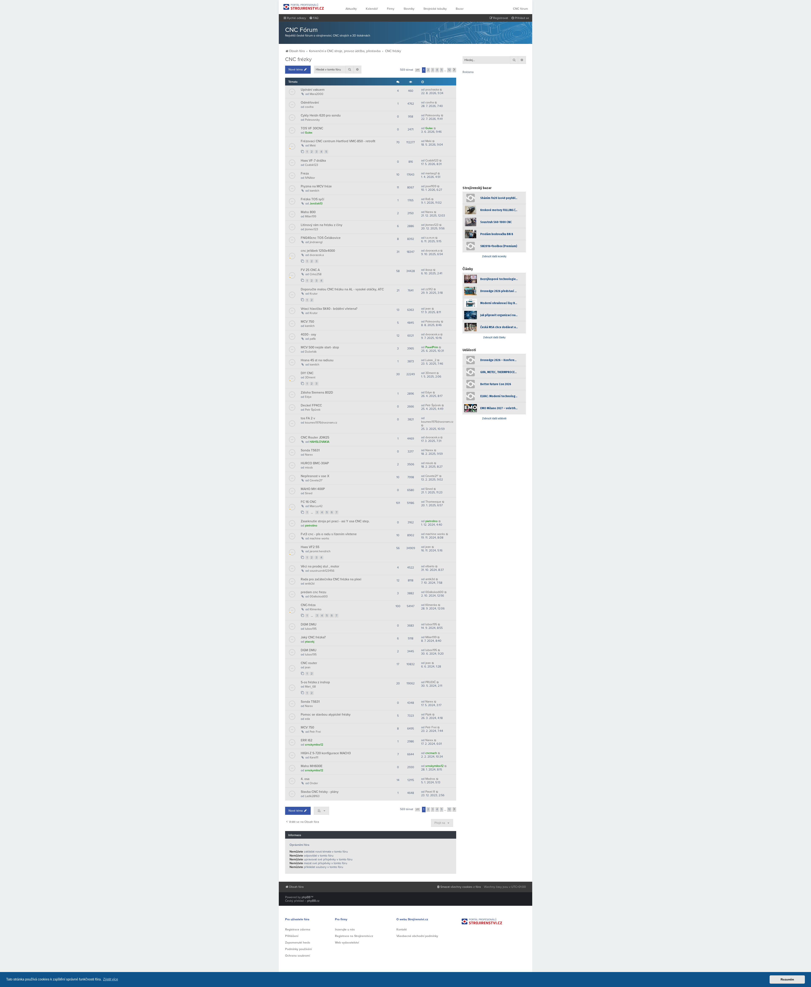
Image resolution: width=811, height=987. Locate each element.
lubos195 (311, 629)
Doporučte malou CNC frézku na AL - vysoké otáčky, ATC (342, 289)
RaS (427, 199)
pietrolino (311, 525)
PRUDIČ (430, 682)
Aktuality (351, 9)
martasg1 (431, 173)
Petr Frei (315, 732)
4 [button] (437, 70)
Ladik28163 (312, 796)
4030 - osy (308, 334)
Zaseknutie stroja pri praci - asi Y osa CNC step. (335, 521)
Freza (305, 173)
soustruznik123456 (322, 571)
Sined (308, 493)
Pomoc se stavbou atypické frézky (326, 714)
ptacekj (309, 641)
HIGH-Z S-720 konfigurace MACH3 (326, 753)
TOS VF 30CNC (312, 128)
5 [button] (441, 70)
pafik (313, 339)
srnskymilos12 (314, 744)
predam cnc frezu (313, 592)
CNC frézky (298, 59)
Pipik (428, 714)
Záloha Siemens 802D (317, 392)
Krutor (314, 293)
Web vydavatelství (347, 942)
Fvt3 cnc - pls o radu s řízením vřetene (329, 534)
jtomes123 (311, 229)
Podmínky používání (298, 949)
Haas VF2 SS (310, 547)
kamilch (314, 190)
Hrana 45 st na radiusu (317, 360)
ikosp (428, 270)
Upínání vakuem (313, 90)
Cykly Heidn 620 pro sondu (321, 115)
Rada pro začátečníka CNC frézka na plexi (331, 579)
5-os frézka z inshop (315, 682)
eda (307, 719)
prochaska (432, 89)
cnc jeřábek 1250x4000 (318, 251)
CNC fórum (520, 9)
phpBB (306, 897)
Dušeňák (311, 351)
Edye (308, 397)
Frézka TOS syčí (312, 199)
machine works (319, 538)
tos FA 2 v (308, 418)
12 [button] (449, 70)
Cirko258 (315, 274)
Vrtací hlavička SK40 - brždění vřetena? (329, 309)
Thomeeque (433, 502)
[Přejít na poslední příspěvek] (441, 89)
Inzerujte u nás (345, 929)
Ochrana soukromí (297, 955)
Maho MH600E (311, 766)
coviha (309, 107)
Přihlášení (291, 936)
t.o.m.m (429, 238)
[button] (417, 70)
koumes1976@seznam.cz (321, 422)
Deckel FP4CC (311, 405)
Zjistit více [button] (110, 979)
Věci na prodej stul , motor (320, 566)
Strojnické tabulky (435, 9)
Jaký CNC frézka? (313, 637)
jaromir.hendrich (320, 551)
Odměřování (310, 102)
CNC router (309, 663)
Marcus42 (316, 506)
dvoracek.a (317, 255)
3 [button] (432, 70)
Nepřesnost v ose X (315, 476)
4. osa (305, 779)
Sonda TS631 (310, 450)
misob (309, 467)
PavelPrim (431, 347)
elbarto (429, 566)
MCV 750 (307, 322)
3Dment (310, 377)
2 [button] (428, 70)
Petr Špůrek (312, 410)
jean (428, 308)
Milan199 (310, 216)
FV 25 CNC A (310, 270)
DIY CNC (307, 373)
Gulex (308, 132)
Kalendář (372, 9)
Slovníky (409, 9)
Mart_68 (310, 686)
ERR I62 (306, 740)
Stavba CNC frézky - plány (320, 792)
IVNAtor (310, 178)
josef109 (430, 186)
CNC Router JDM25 (315, 437)
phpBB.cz (313, 901)
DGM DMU (308, 624)
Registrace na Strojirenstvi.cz (354, 936)
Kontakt (401, 929)
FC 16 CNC (308, 502)
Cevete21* (316, 480)
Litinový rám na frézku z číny (321, 225)
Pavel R (430, 791)
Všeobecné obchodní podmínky (417, 936)
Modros (430, 779)
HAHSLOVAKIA (319, 442)
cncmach (431, 753)
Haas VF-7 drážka (313, 160)
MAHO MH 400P (313, 489)
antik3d (309, 583)
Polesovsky (312, 120)
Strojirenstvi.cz (303, 6)
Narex (429, 212)
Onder (314, 783)
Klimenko (315, 609)
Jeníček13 (316, 203)
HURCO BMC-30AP (315, 463)
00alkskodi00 (319, 596)
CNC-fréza (308, 605)
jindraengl (316, 242)
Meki (313, 145)
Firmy (390, 9)
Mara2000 (316, 94)
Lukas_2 (430, 360)
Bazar (460, 9)
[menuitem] (313, 18)
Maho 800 (308, 212)
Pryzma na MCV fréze (316, 186)
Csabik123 (311, 165)
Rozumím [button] (787, 979)
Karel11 (314, 757)
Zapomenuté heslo (297, 942)
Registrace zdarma (297, 929)
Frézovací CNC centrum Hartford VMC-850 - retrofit (338, 141)
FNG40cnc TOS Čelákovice (321, 238)
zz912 (429, 289)
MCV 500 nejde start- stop (320, 347)
